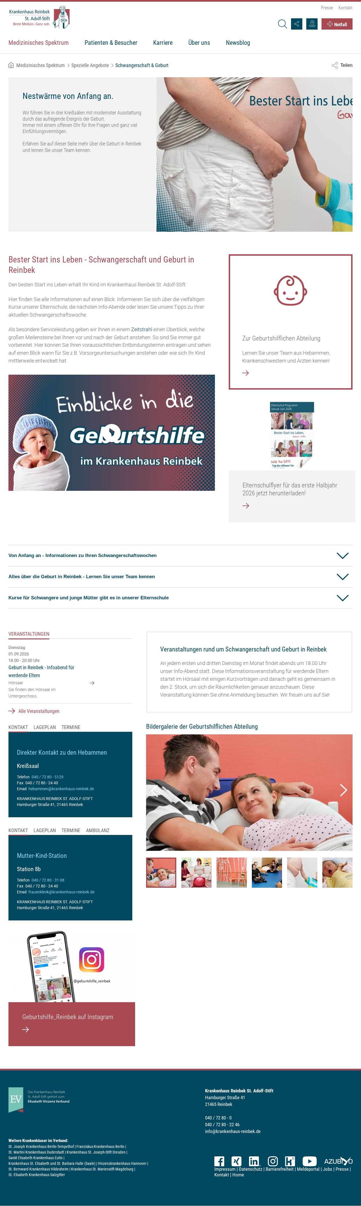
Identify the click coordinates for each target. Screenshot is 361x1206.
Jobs (327, 1169)
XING (236, 1161)
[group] (70, 778)
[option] (180, 154)
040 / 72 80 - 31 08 (48, 880)
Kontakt (345, 7)
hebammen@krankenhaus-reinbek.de (61, 788)
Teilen (346, 65)
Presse (327, 7)
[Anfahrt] (312, 24)
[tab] (31, 635)
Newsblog (238, 42)
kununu (290, 1161)
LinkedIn (255, 1161)
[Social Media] (296, 24)
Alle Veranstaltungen (39, 711)
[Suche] (282, 24)
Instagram (273, 1161)
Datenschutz (250, 1169)
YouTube (309, 1161)
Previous (153, 788)
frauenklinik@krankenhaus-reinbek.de (61, 891)
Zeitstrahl (141, 329)
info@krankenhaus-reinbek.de (233, 1131)
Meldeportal (308, 1169)
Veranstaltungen (28, 634)
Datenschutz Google (112, 442)
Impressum (224, 1169)
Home (238, 1175)
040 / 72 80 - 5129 (47, 776)
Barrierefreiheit (280, 1169)
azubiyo (338, 1161)
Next (341, 788)
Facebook (219, 1161)
